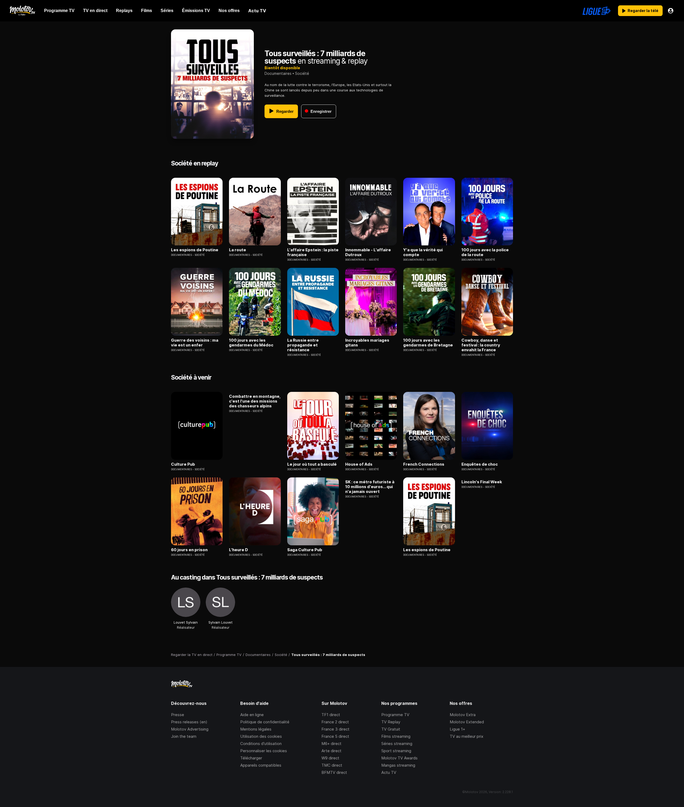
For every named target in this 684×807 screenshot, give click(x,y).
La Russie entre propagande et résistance (303, 345)
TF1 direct (330, 714)
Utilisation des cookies (261, 736)
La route (237, 250)
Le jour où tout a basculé (312, 464)
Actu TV (388, 772)
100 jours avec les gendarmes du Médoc (251, 342)
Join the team (183, 736)
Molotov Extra (463, 714)
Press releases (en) (189, 721)
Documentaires (278, 73)
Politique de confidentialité (264, 721)
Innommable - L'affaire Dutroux (368, 252)
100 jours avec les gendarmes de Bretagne (428, 342)
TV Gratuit (390, 729)
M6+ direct (331, 743)
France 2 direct (335, 721)
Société (302, 73)
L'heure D (238, 549)
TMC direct (331, 765)
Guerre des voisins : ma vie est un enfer (194, 342)
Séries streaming (396, 743)
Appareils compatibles (260, 765)
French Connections (423, 464)
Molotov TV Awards (399, 757)
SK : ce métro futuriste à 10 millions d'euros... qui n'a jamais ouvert (369, 487)
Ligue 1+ (457, 729)
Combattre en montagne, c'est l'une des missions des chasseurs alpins (255, 401)
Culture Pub (183, 464)
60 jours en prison (189, 549)
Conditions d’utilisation (261, 743)
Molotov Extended (467, 721)
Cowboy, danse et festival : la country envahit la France (480, 345)
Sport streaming (396, 750)
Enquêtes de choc (479, 464)
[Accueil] (22, 10)
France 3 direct (335, 729)
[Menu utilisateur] (670, 10)
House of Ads (358, 464)
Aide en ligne (252, 714)
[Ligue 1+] (596, 10)
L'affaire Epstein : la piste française (313, 252)
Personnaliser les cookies (263, 750)
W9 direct (330, 757)
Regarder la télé (643, 10)
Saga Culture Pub (304, 549)
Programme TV (395, 714)
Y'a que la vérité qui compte (423, 252)
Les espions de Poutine (194, 250)
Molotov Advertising (189, 729)
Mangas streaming (398, 765)
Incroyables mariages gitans (367, 342)
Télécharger (251, 757)
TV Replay (390, 721)
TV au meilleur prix (466, 736)
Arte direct (331, 750)
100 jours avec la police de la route (485, 252)
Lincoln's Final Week (481, 482)
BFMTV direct (334, 772)
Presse (177, 714)
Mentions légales (255, 729)
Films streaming (395, 736)
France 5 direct (335, 736)
